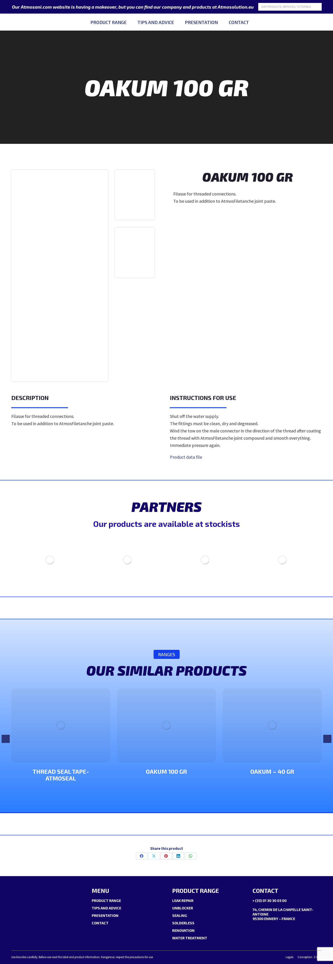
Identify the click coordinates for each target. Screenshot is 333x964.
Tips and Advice (106, 908)
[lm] (49, 560)
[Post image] (60, 725)
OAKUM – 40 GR (272, 771)
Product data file (186, 457)
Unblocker (182, 908)
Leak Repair (182, 900)
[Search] (317, 7)
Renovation (183, 930)
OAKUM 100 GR (166, 771)
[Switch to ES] (328, 22)
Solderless (183, 923)
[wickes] (282, 559)
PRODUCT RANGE (106, 900)
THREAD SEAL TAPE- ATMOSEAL (61, 775)
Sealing (179, 915)
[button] (6, 739)
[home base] (127, 560)
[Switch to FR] (309, 22)
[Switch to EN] (318, 22)
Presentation (105, 915)
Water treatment (189, 938)
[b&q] (205, 560)
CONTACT (100, 923)
